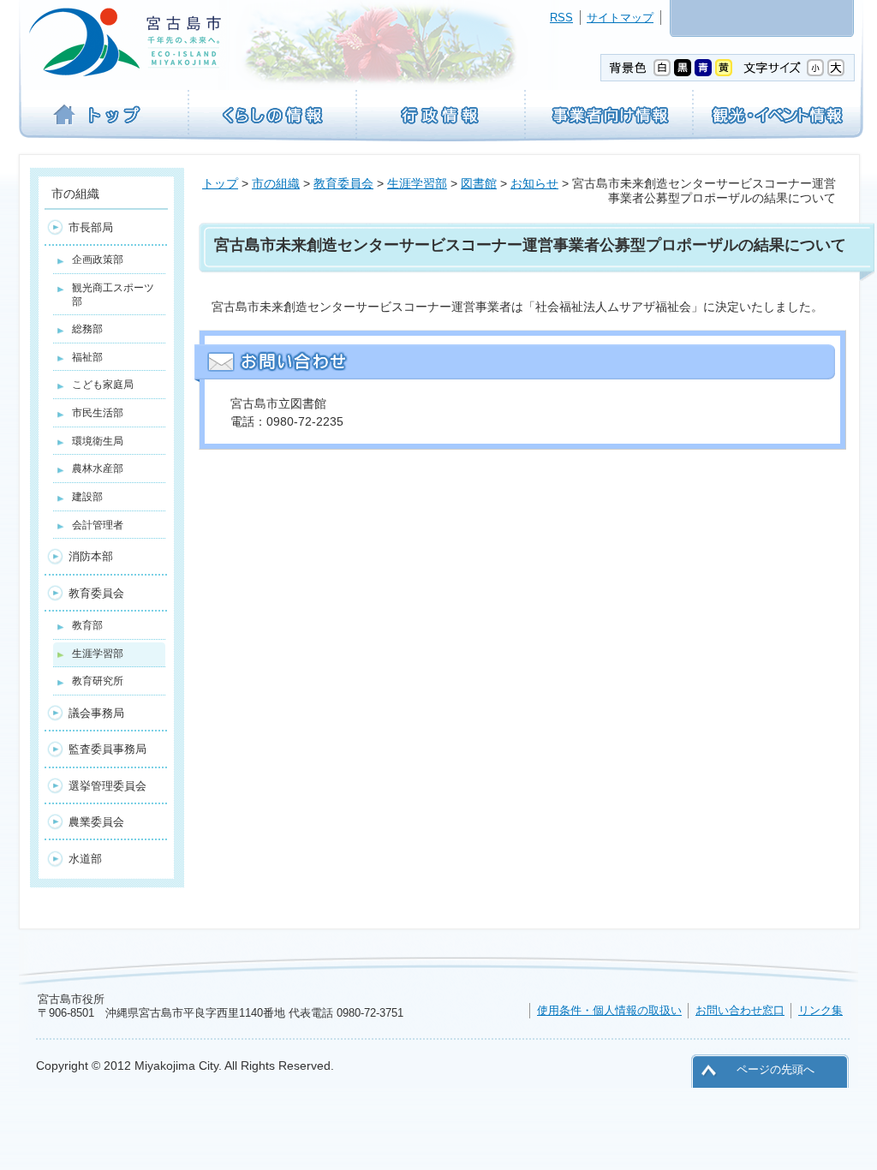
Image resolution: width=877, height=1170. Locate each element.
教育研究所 (97, 681)
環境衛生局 (97, 441)
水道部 (85, 858)
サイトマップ (620, 17)
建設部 (87, 497)
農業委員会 (96, 821)
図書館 (479, 183)
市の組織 (276, 183)
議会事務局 (96, 713)
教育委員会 (343, 183)
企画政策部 (97, 260)
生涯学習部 (417, 183)
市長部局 (91, 227)
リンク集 (820, 1010)
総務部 (87, 329)
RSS (561, 17)
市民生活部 (97, 413)
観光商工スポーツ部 (113, 294)
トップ (220, 183)
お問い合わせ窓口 (740, 1010)
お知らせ (534, 183)
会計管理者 (97, 525)
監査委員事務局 (107, 749)
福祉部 (87, 357)
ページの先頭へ (775, 1069)
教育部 (87, 625)
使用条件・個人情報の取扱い (609, 1010)
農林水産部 (97, 469)
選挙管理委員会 (107, 785)
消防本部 (91, 556)
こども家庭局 (103, 385)
